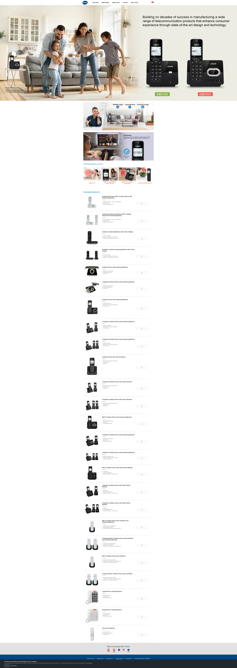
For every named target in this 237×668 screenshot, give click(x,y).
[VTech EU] (85, 3)
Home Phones (105, 2)
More (142, 203)
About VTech (134, 2)
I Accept (6, 665)
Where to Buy (116, 2)
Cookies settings (14, 665)
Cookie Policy (89, 663)
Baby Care (96, 2)
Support (125, 2)
